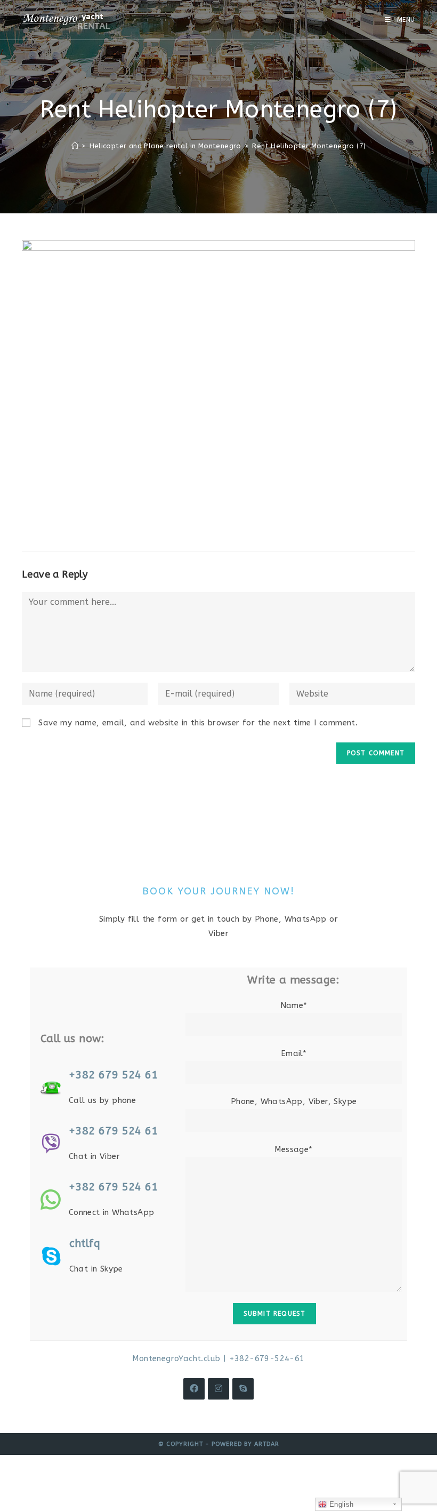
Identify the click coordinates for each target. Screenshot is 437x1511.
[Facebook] (194, 1389)
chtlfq (84, 1243)
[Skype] (243, 1389)
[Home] (74, 146)
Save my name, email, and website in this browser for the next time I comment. (198, 722)
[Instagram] (218, 1389)
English (340, 1504)
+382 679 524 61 (113, 1075)
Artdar (266, 1444)
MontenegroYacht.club (176, 1358)
